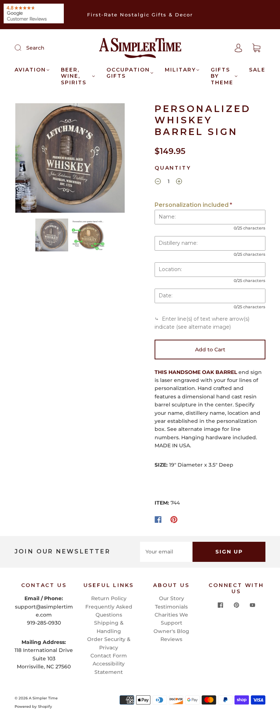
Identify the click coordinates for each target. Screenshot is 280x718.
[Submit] (23, 47)
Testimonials (171, 606)
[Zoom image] (70, 159)
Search (35, 48)
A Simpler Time (43, 698)
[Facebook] (158, 520)
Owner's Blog (171, 631)
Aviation (30, 70)
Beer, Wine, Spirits (73, 76)
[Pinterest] (174, 520)
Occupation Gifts (128, 73)
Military (180, 70)
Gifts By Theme (222, 76)
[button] (26, 159)
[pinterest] (236, 605)
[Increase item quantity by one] (179, 182)
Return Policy (109, 598)
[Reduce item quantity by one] (158, 182)
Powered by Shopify (33, 706)
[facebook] (220, 605)
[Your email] (166, 551)
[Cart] (256, 48)
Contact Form (108, 655)
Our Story (171, 598)
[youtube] (252, 605)
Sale (257, 70)
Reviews (171, 639)
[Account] (238, 47)
